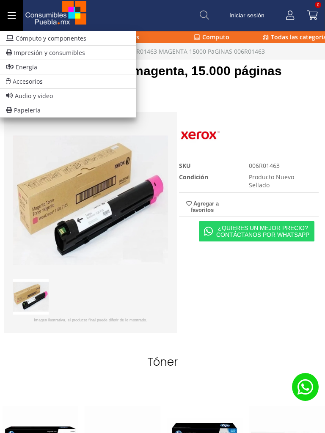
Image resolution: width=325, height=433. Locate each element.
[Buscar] (204, 15)
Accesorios (28, 81)
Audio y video (34, 96)
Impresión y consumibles (49, 53)
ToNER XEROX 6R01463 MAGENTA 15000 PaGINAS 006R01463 (178, 51)
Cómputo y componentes (51, 38)
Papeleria (27, 110)
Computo (215, 37)
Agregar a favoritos (205, 206)
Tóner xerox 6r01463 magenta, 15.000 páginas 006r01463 (143, 78)
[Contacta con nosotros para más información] (305, 386)
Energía (26, 67)
